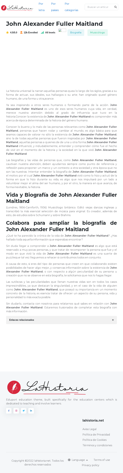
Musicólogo (97, 32)
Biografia (76, 32)
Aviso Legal (89, 429)
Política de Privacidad (96, 434)
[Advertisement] (63, 62)
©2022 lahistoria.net (38, 460)
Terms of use (102, 459)
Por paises (55, 7)
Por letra (42, 7)
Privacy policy (90, 465)
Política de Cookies (94, 439)
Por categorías (71, 7)
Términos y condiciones (97, 445)
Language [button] (79, 459)
